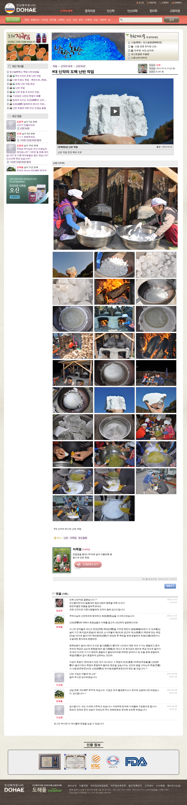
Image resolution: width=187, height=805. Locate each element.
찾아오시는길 (173, 785)
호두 (81, 19)
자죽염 (73, 538)
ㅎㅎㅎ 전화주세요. (26, 137)
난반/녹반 (80, 66)
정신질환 (82, 538)
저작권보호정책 (118, 785)
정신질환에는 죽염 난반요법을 (24, 72)
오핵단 (61, 19)
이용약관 (83, 785)
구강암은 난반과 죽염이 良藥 (27, 96)
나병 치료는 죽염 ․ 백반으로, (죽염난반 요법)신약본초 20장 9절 (43, 80)
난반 (75, 19)
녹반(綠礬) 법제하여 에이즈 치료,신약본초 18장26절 (38, 104)
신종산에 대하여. (139, 57)
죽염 (26, 19)
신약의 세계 (66, 66)
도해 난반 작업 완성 (25, 84)
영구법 (53, 19)
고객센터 (149, 785)
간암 (96, 19)
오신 (68, 19)
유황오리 (35, 19)
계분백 (103, 19)
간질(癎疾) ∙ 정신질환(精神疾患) (146, 42)
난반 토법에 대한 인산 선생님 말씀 (29, 108)
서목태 (88, 19)
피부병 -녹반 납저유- (144, 50)
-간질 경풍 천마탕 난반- (145, 46)
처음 (55, 66)
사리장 (44, 19)
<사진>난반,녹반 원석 (30, 140)
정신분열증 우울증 (140, 54)
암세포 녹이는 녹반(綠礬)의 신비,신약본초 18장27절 (38, 100)
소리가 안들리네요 (26, 125)
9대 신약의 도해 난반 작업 (28, 76)
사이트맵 (160, 785)
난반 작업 (20, 88)
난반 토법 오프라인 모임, (28, 92)
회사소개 (72, 785)
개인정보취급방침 (99, 785)
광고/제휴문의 (135, 785)
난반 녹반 (24, 128)
